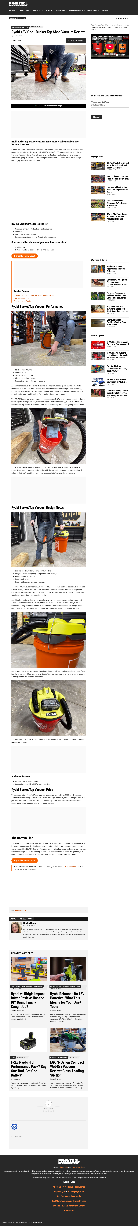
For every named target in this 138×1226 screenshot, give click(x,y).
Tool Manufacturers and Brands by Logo (69, 1201)
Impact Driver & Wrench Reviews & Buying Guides (27, 986)
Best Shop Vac (70, 867)
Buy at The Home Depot (24, 256)
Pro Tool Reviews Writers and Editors (69, 1206)
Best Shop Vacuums (21, 298)
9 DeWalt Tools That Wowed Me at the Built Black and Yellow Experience (118, 165)
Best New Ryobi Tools (22, 301)
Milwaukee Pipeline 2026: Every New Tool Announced (118, 343)
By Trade (12, 10)
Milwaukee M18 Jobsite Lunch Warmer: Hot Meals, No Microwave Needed (117, 355)
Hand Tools (37, 10)
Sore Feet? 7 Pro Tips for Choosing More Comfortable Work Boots (117, 282)
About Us (105, 10)
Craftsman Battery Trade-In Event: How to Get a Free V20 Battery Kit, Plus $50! (117, 393)
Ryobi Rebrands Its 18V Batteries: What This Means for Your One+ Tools (67, 1000)
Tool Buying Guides (76, 1191)
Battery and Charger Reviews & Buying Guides (65, 986)
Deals (13, 1057)
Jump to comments (76, 40)
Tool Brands (80, 1187)
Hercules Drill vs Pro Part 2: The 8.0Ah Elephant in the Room (118, 189)
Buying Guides (92, 10)
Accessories (60, 10)
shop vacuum (20, 910)
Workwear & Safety (76, 10)
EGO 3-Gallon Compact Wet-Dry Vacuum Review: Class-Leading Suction (67, 1068)
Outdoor (49, 10)
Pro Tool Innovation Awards (69, 1196)
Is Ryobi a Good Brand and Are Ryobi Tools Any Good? (34, 296)
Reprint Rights (60, 1191)
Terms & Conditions (77, 1167)
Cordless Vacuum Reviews (20, 27)
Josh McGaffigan (18, 1010)
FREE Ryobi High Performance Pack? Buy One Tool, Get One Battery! (28, 1068)
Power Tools (24, 10)
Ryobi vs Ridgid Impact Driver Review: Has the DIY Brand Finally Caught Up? (28, 1000)
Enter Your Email (98, 105)
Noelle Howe (17, 36)
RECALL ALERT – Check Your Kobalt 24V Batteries (117, 380)
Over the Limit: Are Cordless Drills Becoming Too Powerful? (117, 368)
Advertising (68, 1187)
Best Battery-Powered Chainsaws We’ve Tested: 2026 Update (117, 203)
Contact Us (69, 1210)
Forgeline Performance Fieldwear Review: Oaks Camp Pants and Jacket (116, 295)
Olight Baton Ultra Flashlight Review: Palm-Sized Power (116, 322)
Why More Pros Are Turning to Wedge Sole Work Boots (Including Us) (117, 308)
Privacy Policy (63, 1167)
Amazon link (102, 27)
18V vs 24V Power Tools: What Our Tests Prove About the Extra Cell (117, 216)
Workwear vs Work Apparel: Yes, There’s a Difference (116, 268)
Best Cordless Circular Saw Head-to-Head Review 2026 (118, 177)
